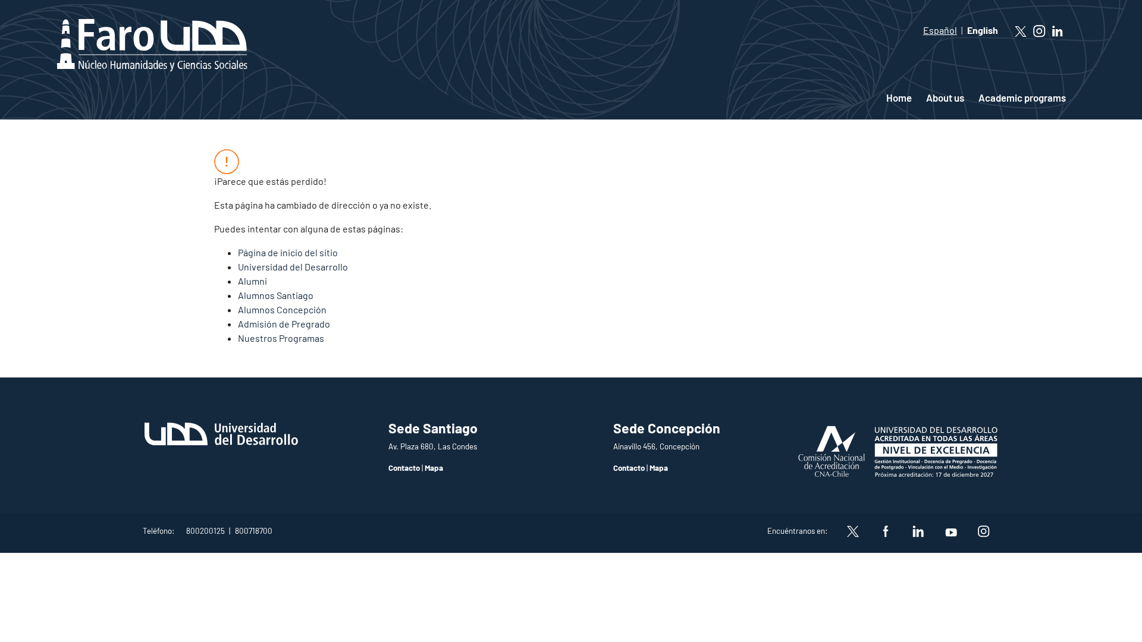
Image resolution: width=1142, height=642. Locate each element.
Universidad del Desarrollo (293, 266)
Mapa (434, 468)
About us (945, 97)
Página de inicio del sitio (288, 252)
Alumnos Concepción (282, 309)
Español (940, 30)
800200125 (205, 531)
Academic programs (1022, 97)
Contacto (404, 468)
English (982, 30)
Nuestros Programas (281, 338)
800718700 (253, 531)
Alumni (252, 281)
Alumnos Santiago (275, 295)
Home (899, 97)
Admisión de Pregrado (284, 323)
